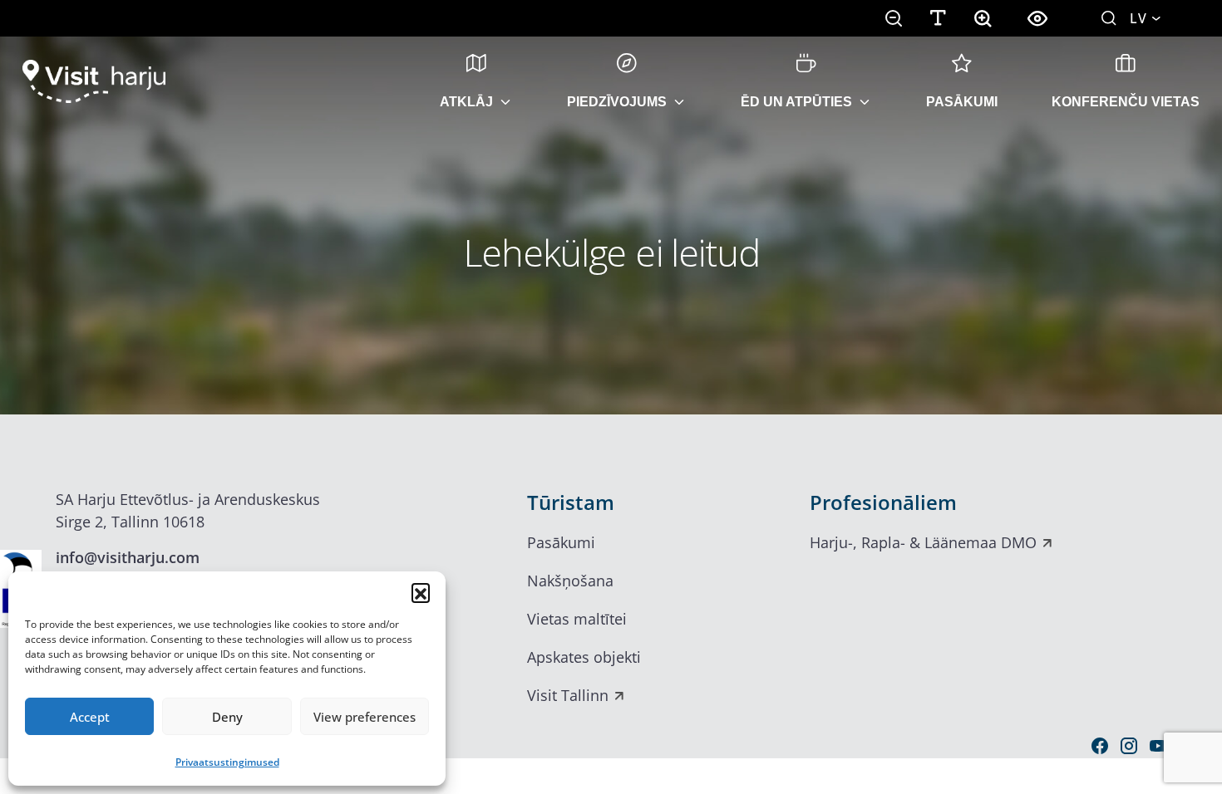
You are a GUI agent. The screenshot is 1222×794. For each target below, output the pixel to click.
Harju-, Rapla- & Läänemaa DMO (923, 542)
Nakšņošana (570, 581)
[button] (420, 592)
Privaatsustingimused (227, 762)
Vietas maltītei (577, 619)
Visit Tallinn (568, 695)
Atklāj (466, 102)
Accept (90, 716)
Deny (227, 716)
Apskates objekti (584, 657)
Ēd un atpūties (796, 102)
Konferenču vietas (1126, 102)
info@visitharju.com (128, 557)
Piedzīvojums (617, 102)
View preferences (364, 716)
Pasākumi (962, 102)
